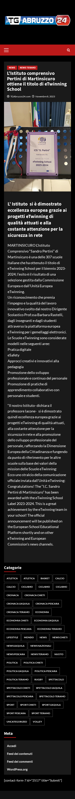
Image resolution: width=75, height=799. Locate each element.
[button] (8, 50)
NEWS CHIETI (60, 637)
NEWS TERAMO (28, 67)
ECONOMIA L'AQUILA (46, 620)
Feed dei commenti (20, 761)
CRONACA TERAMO (18, 612)
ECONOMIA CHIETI (17, 620)
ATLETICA (12, 578)
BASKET (45, 578)
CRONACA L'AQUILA (18, 603)
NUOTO (58, 654)
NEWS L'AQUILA (16, 645)
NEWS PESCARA (16, 654)
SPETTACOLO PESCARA (20, 696)
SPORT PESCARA (16, 713)
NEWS (12, 67)
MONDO (29, 637)
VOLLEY (37, 721)
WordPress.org (17, 769)
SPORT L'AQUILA (51, 704)
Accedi (11, 746)
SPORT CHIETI (28, 704)
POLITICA (12, 662)
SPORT (10, 704)
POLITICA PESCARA (46, 671)
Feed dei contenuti (19, 753)
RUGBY (38, 679)
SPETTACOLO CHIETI (18, 687)
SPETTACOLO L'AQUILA (49, 687)
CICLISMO (27, 586)
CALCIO (59, 578)
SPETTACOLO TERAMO (52, 696)
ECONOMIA (42, 612)
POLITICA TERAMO (18, 679)
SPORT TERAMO (41, 713)
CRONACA (13, 595)
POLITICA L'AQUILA (18, 671)
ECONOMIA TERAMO (49, 628)
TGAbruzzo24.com (20, 96)
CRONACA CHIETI (35, 595)
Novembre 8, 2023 (45, 96)
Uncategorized (17, 721)
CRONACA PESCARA (47, 603)
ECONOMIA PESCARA (19, 628)
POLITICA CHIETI (33, 662)
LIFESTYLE (12, 637)
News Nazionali (40, 645)
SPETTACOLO (56, 679)
